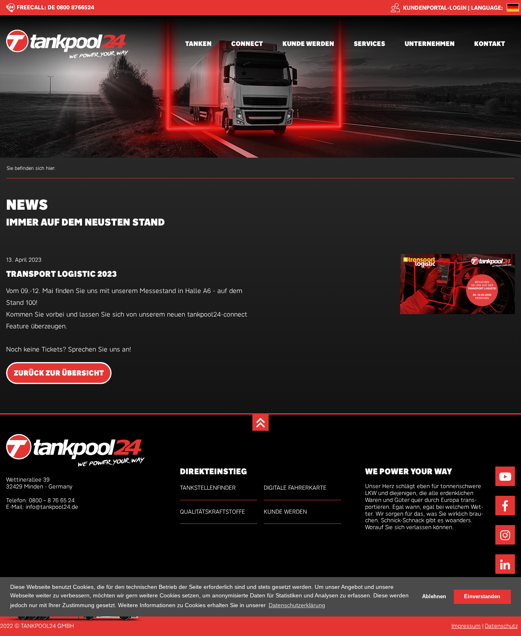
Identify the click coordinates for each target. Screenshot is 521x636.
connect (247, 43)
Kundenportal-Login (434, 7)
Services (369, 43)
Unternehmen (430, 43)
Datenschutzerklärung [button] (297, 604)
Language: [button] (487, 7)
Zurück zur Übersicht (59, 373)
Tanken (198, 43)
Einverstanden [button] (482, 596)
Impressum (466, 625)
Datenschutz (501, 625)
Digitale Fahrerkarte (295, 487)
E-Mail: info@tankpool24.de (42, 506)
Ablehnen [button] (434, 596)
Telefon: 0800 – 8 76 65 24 (40, 500)
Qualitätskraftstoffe (212, 511)
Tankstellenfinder (208, 487)
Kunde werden (308, 43)
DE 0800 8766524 (71, 7)
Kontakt (489, 43)
